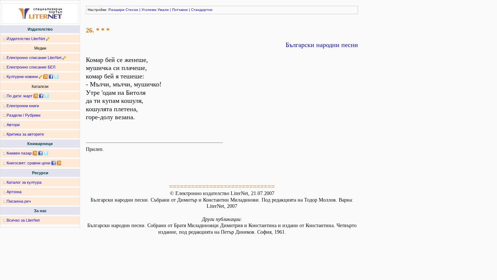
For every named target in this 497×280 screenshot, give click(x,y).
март (27, 96)
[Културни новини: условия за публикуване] (40, 76)
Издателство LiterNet (26, 38)
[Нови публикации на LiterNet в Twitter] (46, 96)
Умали (163, 10)
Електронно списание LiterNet (34, 57)
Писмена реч (19, 201)
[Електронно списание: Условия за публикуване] (64, 57)
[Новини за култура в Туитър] (56, 76)
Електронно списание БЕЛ (31, 67)
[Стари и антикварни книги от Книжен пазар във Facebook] (40, 153)
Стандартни (201, 10)
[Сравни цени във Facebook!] (53, 163)
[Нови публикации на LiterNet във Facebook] (41, 96)
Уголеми (149, 10)
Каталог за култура (24, 182)
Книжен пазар (19, 153)
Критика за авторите (25, 134)
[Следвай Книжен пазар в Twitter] (46, 153)
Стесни (132, 10)
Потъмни (180, 10)
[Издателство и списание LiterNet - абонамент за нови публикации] (35, 96)
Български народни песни (322, 44)
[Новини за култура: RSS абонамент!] (45, 76)
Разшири (116, 10)
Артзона (14, 192)
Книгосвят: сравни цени (28, 163)
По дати (14, 96)
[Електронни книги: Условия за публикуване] (47, 38)
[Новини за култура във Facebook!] (51, 76)
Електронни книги (23, 106)
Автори (13, 124)
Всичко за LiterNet (23, 220)
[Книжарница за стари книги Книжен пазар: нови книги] (35, 153)
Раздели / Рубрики (23, 115)
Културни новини (22, 76)
